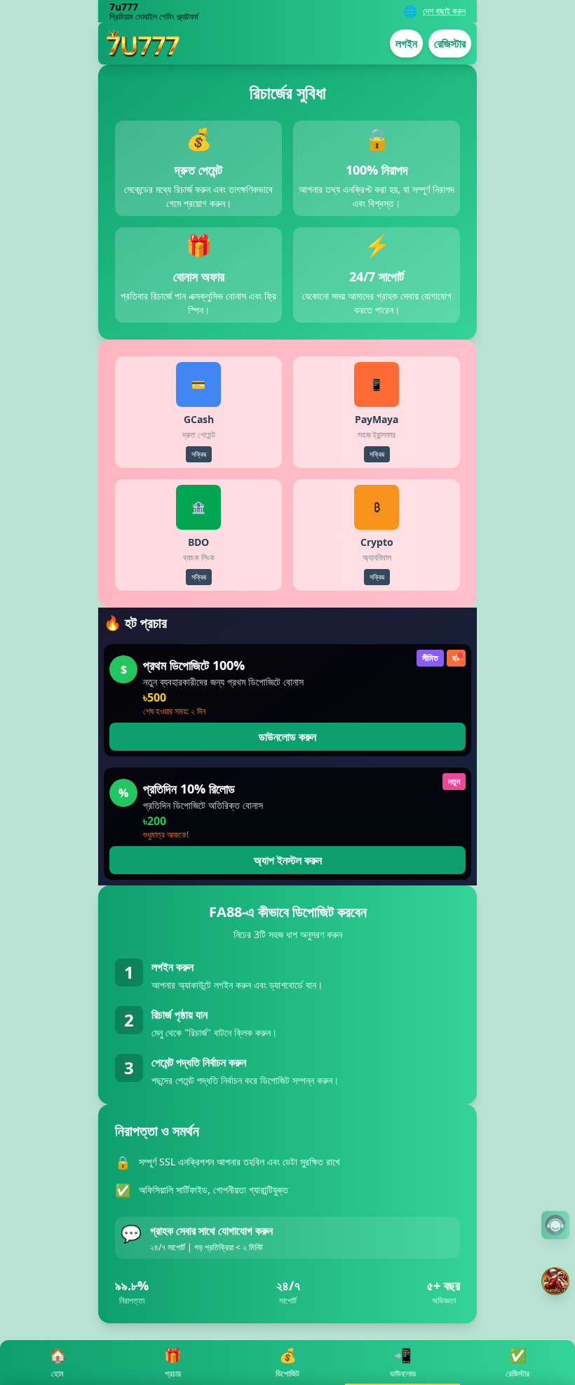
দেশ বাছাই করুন (444, 11)
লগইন (406, 43)
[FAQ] (555, 1225)
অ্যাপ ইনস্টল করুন (288, 860)
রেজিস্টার (450, 43)
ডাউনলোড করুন (287, 736)
